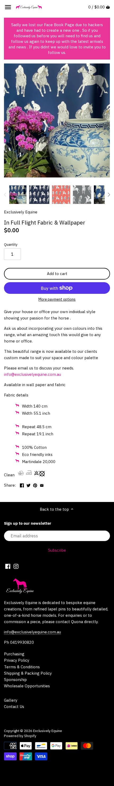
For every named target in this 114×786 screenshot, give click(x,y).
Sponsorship (15, 679)
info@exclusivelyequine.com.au (32, 631)
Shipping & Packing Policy (28, 673)
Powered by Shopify (20, 735)
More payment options (57, 299)
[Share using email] (42, 484)
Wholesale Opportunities (27, 685)
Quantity (10, 244)
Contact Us (14, 706)
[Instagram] (16, 566)
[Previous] (5, 195)
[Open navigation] (8, 7)
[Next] (109, 195)
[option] (18, 194)
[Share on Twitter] (28, 484)
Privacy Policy (16, 660)
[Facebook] (7, 566)
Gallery (10, 700)
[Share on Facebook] (22, 484)
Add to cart (57, 273)
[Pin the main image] (35, 484)
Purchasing (14, 653)
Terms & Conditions (22, 666)
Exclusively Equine (20, 211)
